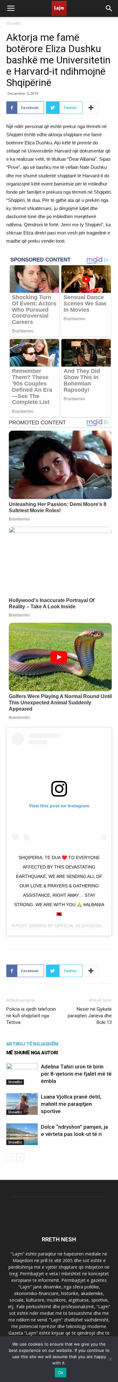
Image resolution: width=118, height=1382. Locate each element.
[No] (110, 1359)
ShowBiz (13, 23)
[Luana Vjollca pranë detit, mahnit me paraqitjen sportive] (22, 1104)
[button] (109, 8)
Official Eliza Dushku (81, 925)
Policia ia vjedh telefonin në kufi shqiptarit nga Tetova (31, 1015)
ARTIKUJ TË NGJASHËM (32, 1044)
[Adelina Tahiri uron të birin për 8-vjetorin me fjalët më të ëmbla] (22, 1074)
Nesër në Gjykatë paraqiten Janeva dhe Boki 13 (90, 1015)
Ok (61, 1372)
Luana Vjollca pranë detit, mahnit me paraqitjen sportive (71, 1104)
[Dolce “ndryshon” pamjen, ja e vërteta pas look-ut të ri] (22, 1134)
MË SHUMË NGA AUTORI (32, 1053)
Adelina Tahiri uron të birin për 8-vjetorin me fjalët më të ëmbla (76, 1073)
